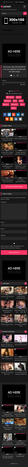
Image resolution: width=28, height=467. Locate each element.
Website (3, 235)
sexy (14, 108)
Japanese (10, 97)
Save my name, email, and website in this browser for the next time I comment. (12, 247)
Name (3, 222)
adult (19, 97)
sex (23, 104)
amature (8, 100)
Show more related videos (14, 186)
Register (22, 2)
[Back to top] (23, 462)
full (15, 100)
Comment (3, 202)
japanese (15, 104)
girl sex (6, 104)
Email (3, 229)
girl (22, 100)
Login (16, 2)
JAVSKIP (7, 6)
